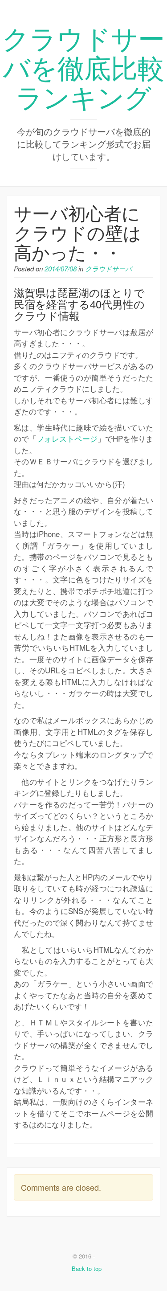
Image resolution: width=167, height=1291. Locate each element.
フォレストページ (67, 438)
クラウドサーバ (108, 268)
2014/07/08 (61, 268)
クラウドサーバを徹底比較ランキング (83, 66)
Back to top (86, 1268)
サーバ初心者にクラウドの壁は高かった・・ (77, 232)
